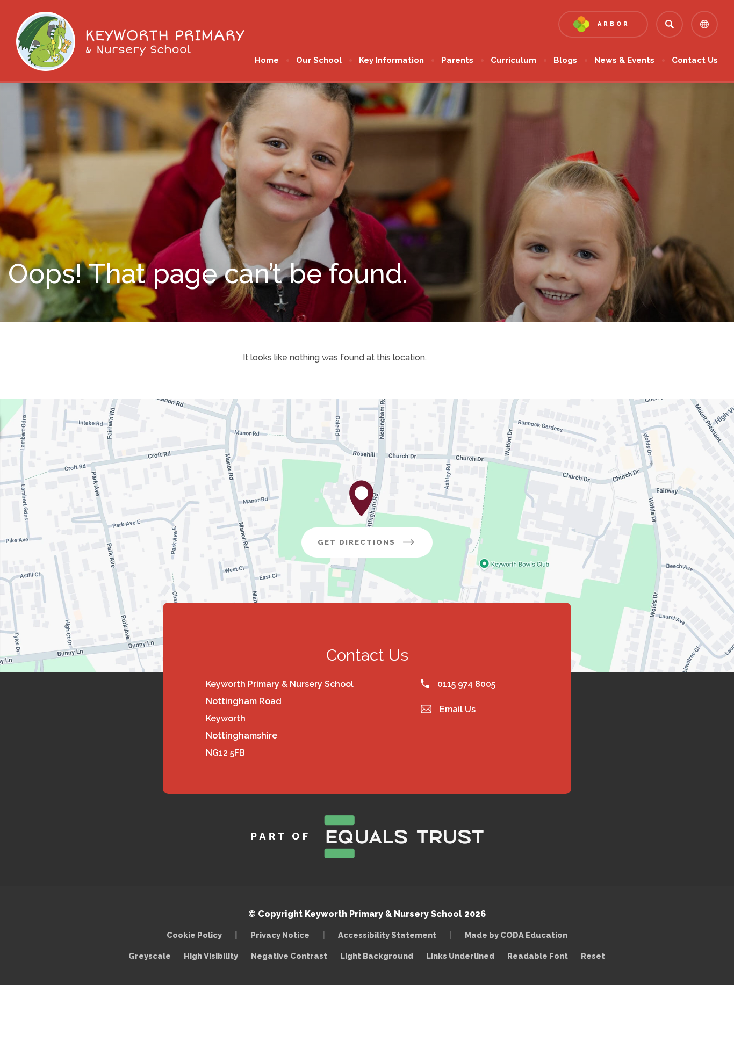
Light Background (376, 955)
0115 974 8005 (465, 684)
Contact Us (695, 60)
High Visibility (211, 955)
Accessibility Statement (387, 934)
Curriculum (513, 60)
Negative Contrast (289, 955)
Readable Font (537, 955)
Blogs (565, 60)
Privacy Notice (280, 934)
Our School (319, 60)
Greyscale (149, 955)
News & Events (624, 60)
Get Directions (375, 548)
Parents (457, 60)
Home (267, 60)
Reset (593, 955)
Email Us (456, 709)
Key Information (391, 60)
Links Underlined (460, 955)
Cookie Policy (194, 934)
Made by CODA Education (519, 934)
